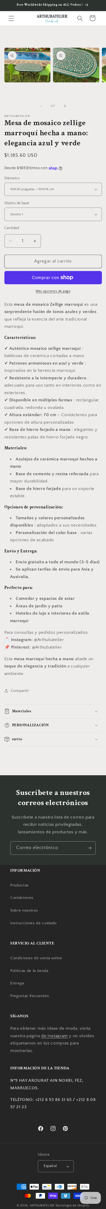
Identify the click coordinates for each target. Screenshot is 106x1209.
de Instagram (54, 1036)
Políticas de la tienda (29, 971)
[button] (11, 18)
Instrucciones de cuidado (33, 923)
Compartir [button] (20, 690)
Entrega (17, 983)
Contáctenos (21, 897)
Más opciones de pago (53, 291)
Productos (19, 885)
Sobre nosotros (24, 910)
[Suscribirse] (89, 848)
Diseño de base (16, 203)
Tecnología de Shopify (72, 1205)
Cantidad (11, 228)
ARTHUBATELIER (42, 1205)
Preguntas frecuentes (29, 996)
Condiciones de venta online (36, 958)
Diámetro (12, 178)
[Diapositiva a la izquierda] (41, 106)
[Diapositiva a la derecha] (64, 106)
